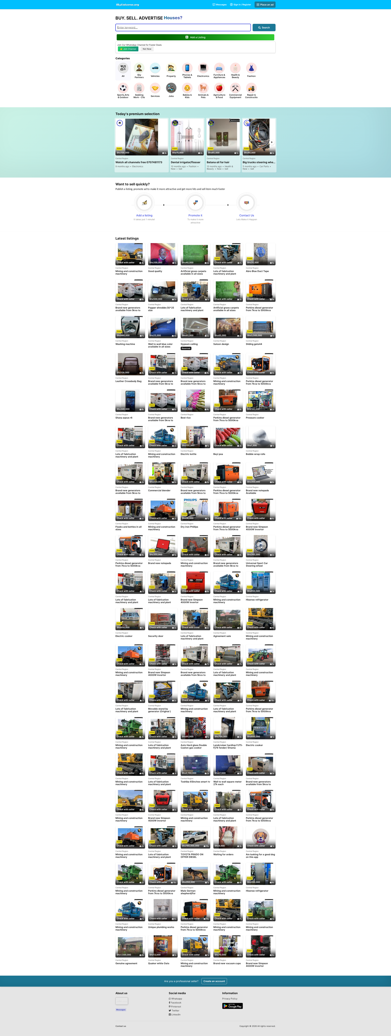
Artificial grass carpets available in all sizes (193, 272)
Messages (221, 4)
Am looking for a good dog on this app (260, 855)
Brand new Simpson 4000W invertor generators (257, 528)
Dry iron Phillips (189, 526)
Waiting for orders (223, 854)
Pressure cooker (255, 417)
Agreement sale (222, 636)
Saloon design (221, 344)
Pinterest (175, 1006)
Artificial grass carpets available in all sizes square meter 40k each (226, 309)
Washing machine (125, 344)
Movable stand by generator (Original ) (159, 710)
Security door (155, 636)
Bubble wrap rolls (255, 454)
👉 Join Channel (128, 49)
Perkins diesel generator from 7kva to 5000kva (259, 309)
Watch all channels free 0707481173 (138, 162)
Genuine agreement (126, 963)
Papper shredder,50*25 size (161, 309)
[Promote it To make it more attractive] (195, 203)
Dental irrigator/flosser (185, 162)
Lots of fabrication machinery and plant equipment (224, 272)
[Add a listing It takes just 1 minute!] (144, 203)
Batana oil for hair (218, 162)
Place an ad (267, 4)
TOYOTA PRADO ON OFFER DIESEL (192, 855)
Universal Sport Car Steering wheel (257, 564)
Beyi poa (218, 454)
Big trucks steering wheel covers (259, 162)
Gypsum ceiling (189, 344)
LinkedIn (176, 1014)
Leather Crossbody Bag (128, 381)
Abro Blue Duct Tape (257, 271)
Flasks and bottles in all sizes (128, 528)
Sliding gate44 (254, 344)
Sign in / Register (242, 4)
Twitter (175, 1010)
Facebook (175, 1002)
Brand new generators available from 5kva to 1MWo (127, 309)
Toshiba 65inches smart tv (195, 781)
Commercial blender (159, 490)
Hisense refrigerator (257, 599)
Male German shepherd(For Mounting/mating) (191, 892)
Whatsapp (176, 998)
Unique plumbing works (161, 927)
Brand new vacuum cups (227, 963)
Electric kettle (188, 454)
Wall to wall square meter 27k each (227, 783)
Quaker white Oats (158, 963)
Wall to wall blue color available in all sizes (160, 345)
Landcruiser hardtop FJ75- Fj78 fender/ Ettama (228, 746)
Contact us (120, 1026)
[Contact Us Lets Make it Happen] (246, 203)
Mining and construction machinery (129, 272)
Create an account (214, 981)
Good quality (155, 271)
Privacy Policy (229, 998)
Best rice (186, 417)
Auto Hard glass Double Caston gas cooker (194, 746)
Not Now (147, 49)
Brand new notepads (159, 563)
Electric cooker (123, 636)
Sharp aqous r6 (123, 417)
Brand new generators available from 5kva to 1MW (193, 382)
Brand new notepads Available (257, 491)
